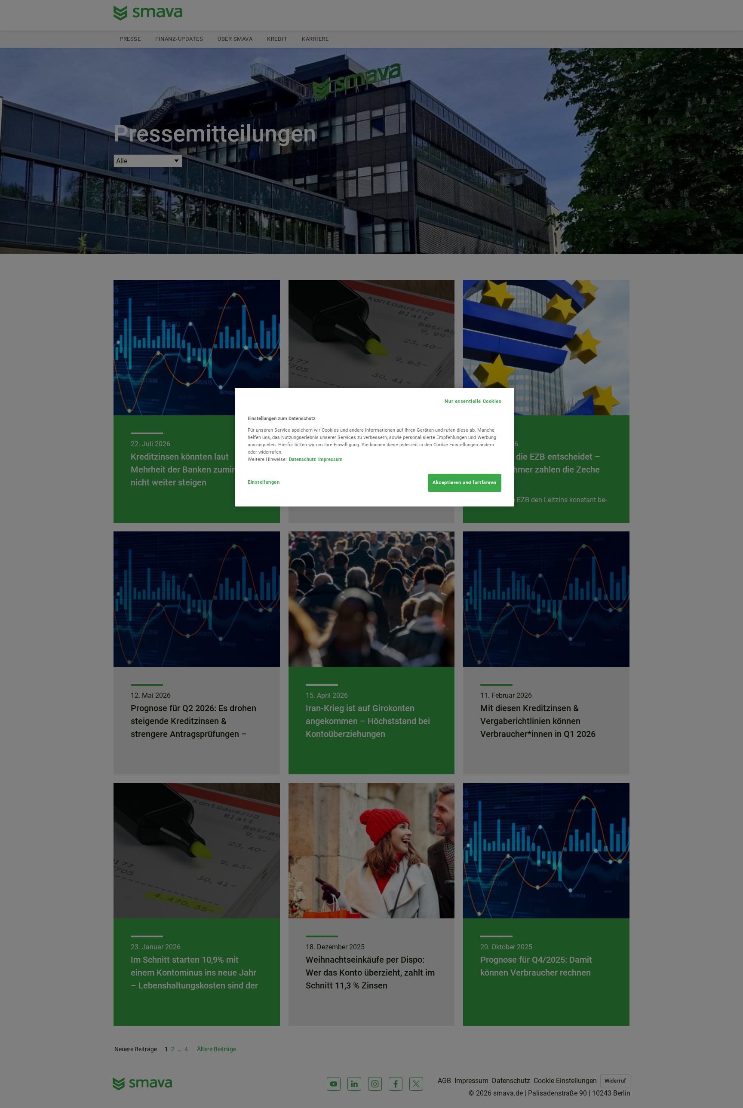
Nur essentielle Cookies (473, 401)
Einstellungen (263, 482)
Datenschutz (302, 459)
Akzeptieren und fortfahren (465, 482)
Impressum (330, 459)
